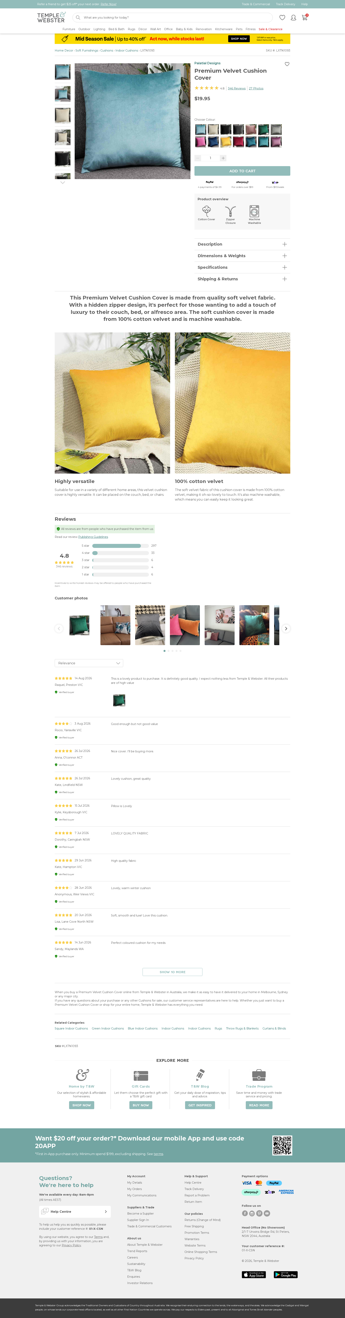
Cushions (106, 50)
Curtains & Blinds (274, 1028)
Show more (172, 972)
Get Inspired (200, 1105)
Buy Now (141, 1105)
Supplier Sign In (138, 1220)
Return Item (193, 1202)
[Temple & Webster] (51, 18)
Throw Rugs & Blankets (242, 1028)
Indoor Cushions (126, 50)
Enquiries (133, 1276)
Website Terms (194, 1245)
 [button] (59, 628)
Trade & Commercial (256, 4)
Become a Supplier (140, 1213)
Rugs (218, 1028)
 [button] (286, 628)
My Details (134, 1182)
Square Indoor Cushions (71, 1028)
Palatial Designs (207, 63)
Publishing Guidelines (93, 537)
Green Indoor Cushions (108, 1028)
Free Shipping (194, 1226)
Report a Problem (197, 1195)
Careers (132, 1257)
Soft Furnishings (86, 50)
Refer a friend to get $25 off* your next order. (76, 4)
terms (158, 1154)
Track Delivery (285, 4)
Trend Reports (137, 1251)
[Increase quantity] (223, 158)
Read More (259, 1105)
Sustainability (136, 1264)
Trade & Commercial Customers (149, 1226)
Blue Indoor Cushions (143, 1028)
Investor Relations (140, 1283)
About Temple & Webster (145, 1245)
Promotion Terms (196, 1233)
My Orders (134, 1189)
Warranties (191, 1239)
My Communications (141, 1195)
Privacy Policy (71, 1245)
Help (304, 4)
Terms (98, 1237)
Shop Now (81, 1105)
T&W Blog (134, 1270)
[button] (165, 651)
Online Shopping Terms (200, 1252)
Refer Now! (108, 4)
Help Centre (192, 1182)
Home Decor (64, 50)
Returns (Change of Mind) (202, 1220)
